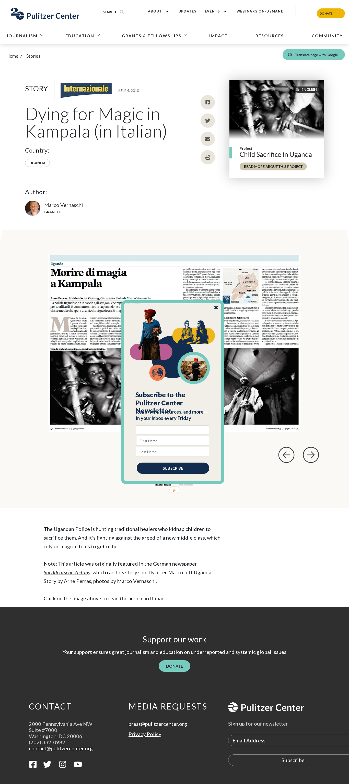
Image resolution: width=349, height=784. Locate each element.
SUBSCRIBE (173, 468)
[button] (172, 403)
